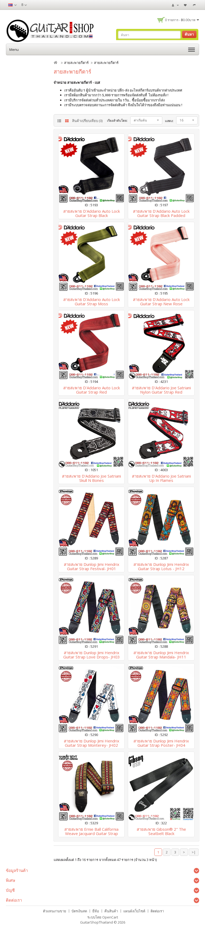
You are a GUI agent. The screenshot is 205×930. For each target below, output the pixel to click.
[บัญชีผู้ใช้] (175, 4)
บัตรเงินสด (79, 911)
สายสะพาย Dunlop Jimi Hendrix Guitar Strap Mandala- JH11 (161, 655)
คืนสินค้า (111, 911)
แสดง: (169, 121)
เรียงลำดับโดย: (117, 120)
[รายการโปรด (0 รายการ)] (186, 4)
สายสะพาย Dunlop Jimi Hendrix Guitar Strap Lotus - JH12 (161, 566)
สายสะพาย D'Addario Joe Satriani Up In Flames (161, 478)
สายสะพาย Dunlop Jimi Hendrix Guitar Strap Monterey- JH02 (91, 743)
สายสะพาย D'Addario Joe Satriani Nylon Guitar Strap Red (161, 390)
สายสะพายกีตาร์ (76, 62)
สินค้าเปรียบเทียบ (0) (87, 120)
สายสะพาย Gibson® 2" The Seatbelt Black (161, 831)
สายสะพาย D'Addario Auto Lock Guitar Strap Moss (91, 302)
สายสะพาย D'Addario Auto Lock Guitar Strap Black (91, 213)
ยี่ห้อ (95, 911)
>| (194, 852)
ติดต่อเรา (157, 911)
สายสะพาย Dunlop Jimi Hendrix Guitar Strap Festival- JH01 (91, 566)
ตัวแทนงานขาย (54, 911)
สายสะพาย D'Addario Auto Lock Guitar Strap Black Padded (161, 213)
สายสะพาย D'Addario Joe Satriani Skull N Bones (91, 478)
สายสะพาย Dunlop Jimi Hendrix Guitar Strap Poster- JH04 (161, 743)
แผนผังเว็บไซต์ (134, 911)
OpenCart (110, 917)
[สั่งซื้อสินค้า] (195, 4)
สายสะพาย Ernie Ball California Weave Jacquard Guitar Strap (91, 831)
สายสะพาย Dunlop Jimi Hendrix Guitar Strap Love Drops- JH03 (91, 655)
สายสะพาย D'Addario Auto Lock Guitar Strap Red (91, 390)
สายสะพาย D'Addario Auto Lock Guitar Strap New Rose (161, 302)
